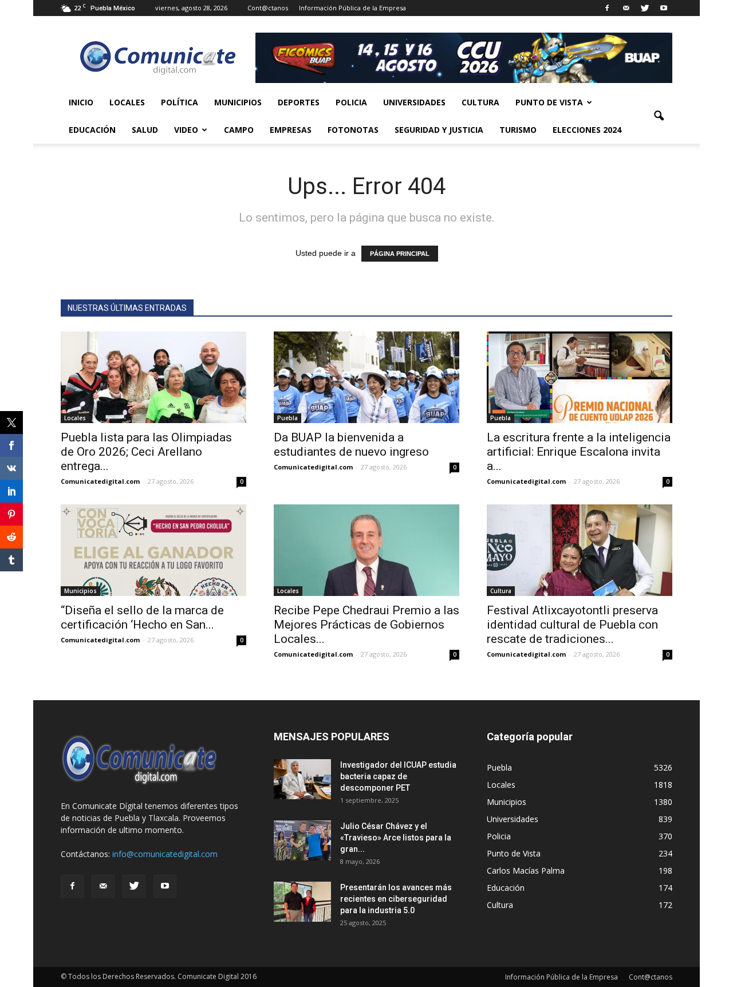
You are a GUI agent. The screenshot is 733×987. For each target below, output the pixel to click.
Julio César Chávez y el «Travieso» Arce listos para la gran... (395, 838)
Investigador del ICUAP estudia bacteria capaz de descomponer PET (398, 776)
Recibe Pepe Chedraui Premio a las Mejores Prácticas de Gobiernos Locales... (366, 624)
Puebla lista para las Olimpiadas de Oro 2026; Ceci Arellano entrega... (146, 452)
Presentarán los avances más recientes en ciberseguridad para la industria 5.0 (396, 899)
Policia (351, 102)
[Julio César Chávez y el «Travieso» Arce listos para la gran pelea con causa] (302, 840)
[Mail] (626, 8)
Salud (145, 129)
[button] (658, 116)
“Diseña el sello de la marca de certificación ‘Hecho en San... (142, 617)
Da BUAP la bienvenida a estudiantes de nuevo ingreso (351, 445)
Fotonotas (353, 129)
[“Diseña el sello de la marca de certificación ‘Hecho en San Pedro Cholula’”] (153, 550)
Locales (127, 102)
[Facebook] (607, 8)
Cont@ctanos (267, 7)
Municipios (238, 102)
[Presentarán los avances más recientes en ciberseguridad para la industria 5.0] (302, 902)
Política (179, 102)
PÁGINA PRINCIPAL (399, 253)
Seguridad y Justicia (439, 129)
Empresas (291, 129)
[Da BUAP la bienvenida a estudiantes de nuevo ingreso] (366, 377)
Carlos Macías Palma (526, 870)
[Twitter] (644, 8)
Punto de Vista (549, 102)
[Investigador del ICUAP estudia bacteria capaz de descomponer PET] (302, 779)
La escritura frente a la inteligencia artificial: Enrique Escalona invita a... (579, 452)
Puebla (287, 418)
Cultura (480, 102)
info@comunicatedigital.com (165, 853)
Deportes (299, 102)
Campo (239, 129)
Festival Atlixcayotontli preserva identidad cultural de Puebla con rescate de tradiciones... (572, 624)
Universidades (414, 102)
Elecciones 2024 (587, 129)
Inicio (81, 102)
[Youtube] (663, 8)
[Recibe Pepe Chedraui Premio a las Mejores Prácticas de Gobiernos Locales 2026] (366, 550)
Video (186, 129)
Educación (92, 129)
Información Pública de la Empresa (352, 7)
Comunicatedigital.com (100, 481)
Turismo (518, 129)
